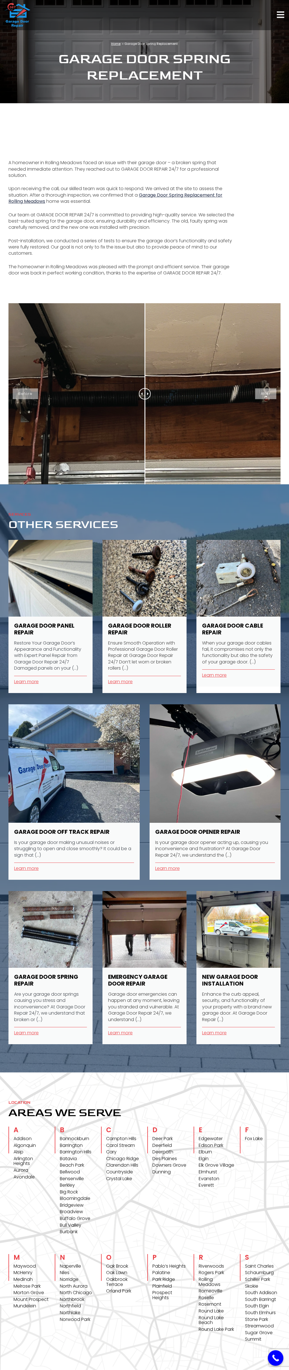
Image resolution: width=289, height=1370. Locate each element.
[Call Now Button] (275, 1358)
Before (25, 393)
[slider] (145, 393)
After (266, 393)
